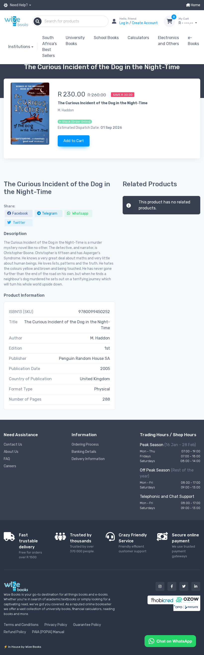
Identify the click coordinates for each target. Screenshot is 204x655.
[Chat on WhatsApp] (170, 640)
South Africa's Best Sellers (49, 46)
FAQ (7, 459)
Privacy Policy (56, 625)
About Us (11, 452)
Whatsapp (79, 213)
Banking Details (84, 452)
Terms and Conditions (21, 625)
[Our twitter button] (183, 586)
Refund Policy (15, 632)
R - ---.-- (186, 21)
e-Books (193, 40)
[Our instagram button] (159, 586)
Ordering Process (85, 444)
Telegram (49, 213)
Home (195, 5)
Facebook (20, 213)
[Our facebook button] (171, 586)
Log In (124, 23)
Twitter (18, 223)
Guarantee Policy (87, 625)
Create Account (145, 23)
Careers (10, 466)
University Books (75, 40)
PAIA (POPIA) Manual (48, 632)
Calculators (138, 37)
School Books (106, 37)
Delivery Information (88, 459)
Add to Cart (73, 141)
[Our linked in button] (195, 586)
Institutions (19, 46)
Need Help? (18, 5)
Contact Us (13, 444)
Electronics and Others (168, 40)
